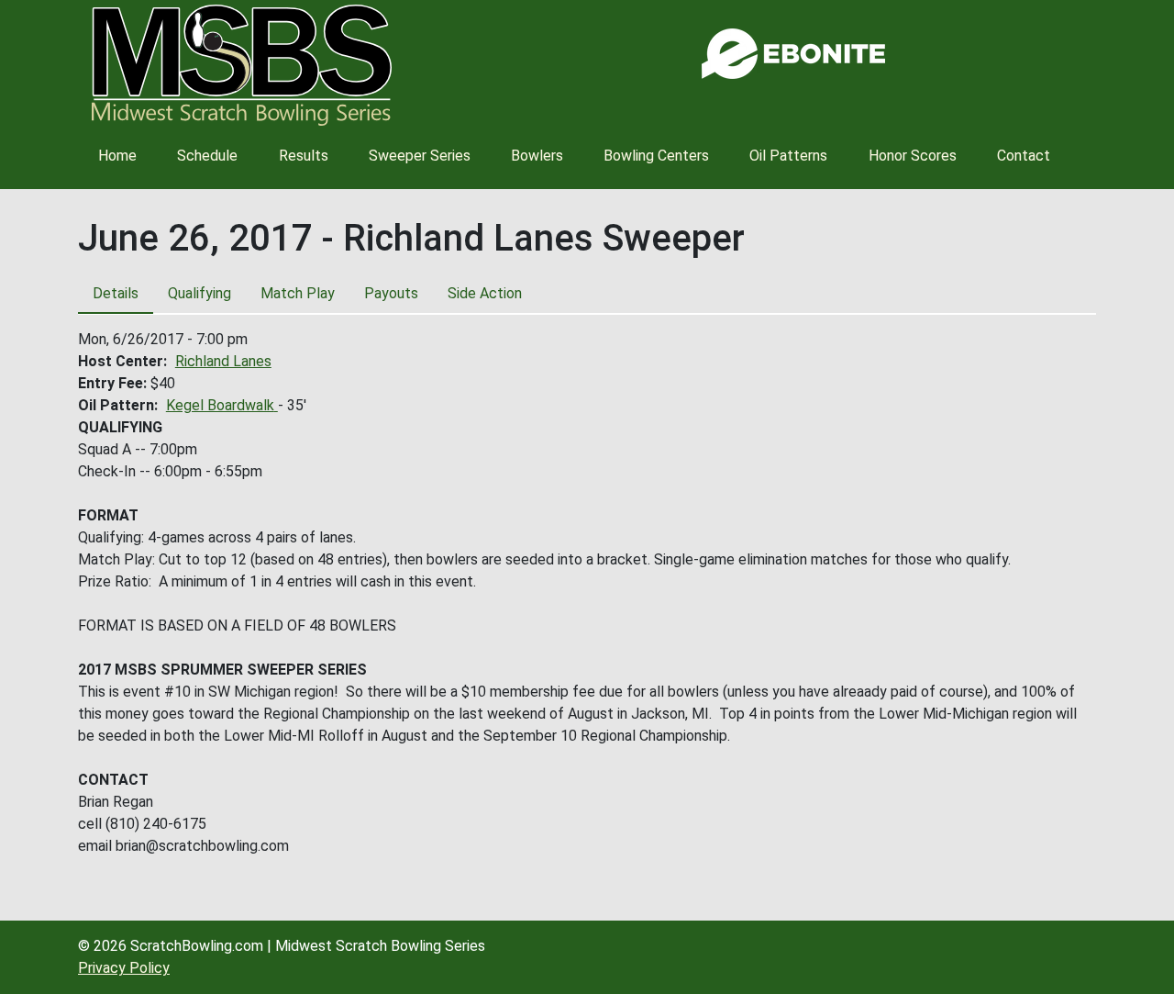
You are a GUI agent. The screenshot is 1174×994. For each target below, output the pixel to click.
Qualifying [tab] (199, 293)
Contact (1023, 155)
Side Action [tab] (485, 293)
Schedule (207, 155)
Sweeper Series (420, 155)
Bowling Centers (656, 155)
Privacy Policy (124, 968)
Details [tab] (115, 293)
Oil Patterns (788, 155)
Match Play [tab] (297, 293)
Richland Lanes (223, 361)
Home (117, 155)
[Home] (242, 65)
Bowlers (537, 155)
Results (303, 155)
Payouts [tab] (391, 293)
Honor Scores (913, 155)
